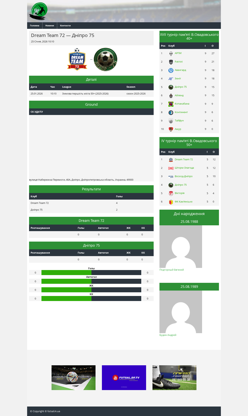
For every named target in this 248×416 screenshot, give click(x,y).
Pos (163, 45)
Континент (181, 112)
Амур (178, 129)
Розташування (40, 228)
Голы (81, 228)
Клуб (171, 45)
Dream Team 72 (184, 159)
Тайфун (179, 120)
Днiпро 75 (181, 86)
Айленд (179, 95)
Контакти (65, 25)
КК (143, 228)
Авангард (180, 70)
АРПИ (178, 53)
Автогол (103, 228)
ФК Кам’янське (183, 201)
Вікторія (179, 193)
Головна (34, 25)
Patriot (179, 61)
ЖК (129, 228)
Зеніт (178, 78)
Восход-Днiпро (184, 176)
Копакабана (182, 103)
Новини (49, 25)
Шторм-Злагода (184, 167)
